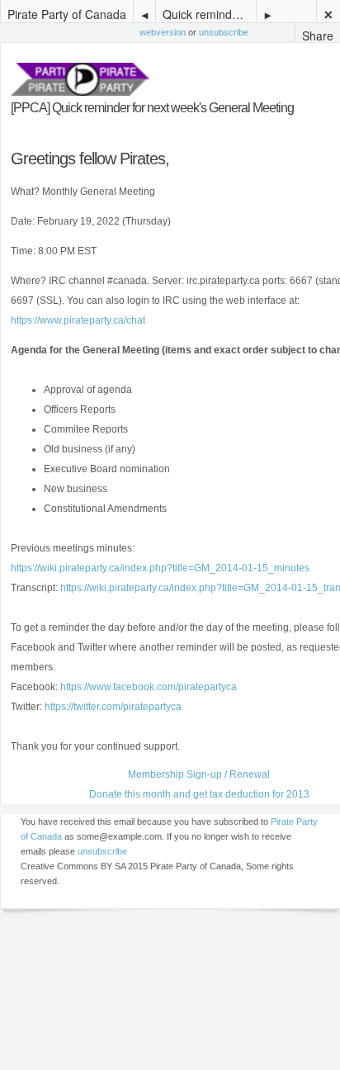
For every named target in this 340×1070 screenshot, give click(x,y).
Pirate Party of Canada (66, 13)
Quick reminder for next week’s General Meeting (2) (209, 13)
